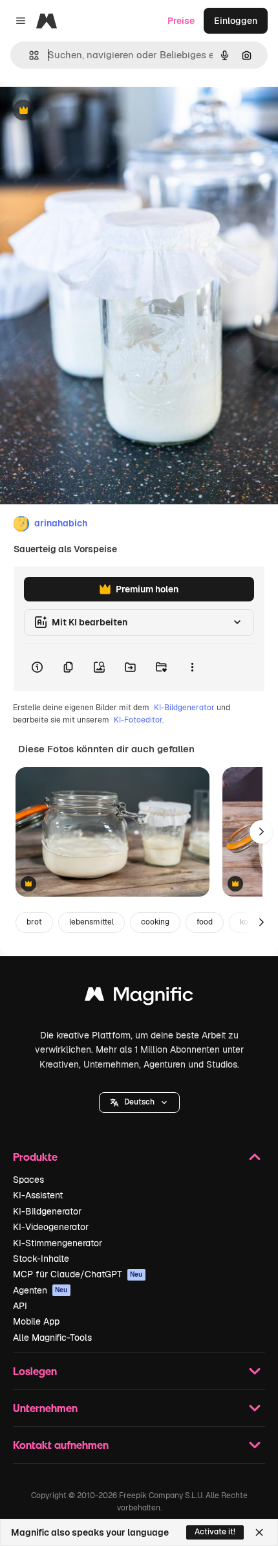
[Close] (259, 1532)
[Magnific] (139, 997)
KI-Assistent (38, 1195)
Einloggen (235, 21)
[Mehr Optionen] (192, 667)
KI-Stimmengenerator (57, 1243)
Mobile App (36, 1321)
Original (83, 111)
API (20, 1306)
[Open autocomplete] (29, 55)
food (205, 922)
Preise (181, 21)
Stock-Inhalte (41, 1258)
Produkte (35, 1156)
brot (34, 922)
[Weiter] (261, 832)
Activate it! (215, 1532)
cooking (155, 922)
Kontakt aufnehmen (61, 1444)
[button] (139, 1102)
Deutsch (139, 1102)
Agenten (40, 1290)
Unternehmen (45, 1408)
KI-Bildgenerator (184, 707)
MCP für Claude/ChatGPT (78, 1274)
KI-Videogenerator (51, 1227)
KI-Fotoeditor (138, 720)
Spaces (28, 1179)
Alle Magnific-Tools (52, 1337)
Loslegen (35, 1371)
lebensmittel (91, 922)
